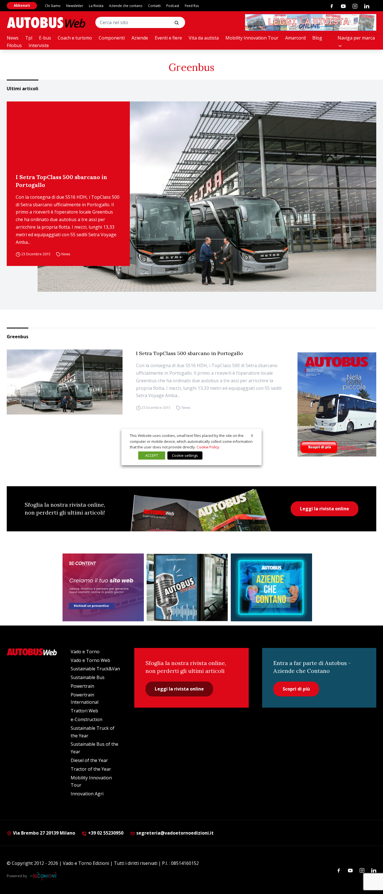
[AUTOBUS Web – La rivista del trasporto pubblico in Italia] (46, 22)
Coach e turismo (75, 38)
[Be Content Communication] (45, 876)
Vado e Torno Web (90, 660)
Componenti (112, 38)
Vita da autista (204, 38)
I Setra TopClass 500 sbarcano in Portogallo (61, 180)
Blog (317, 38)
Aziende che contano (125, 5)
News (13, 38)
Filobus (14, 45)
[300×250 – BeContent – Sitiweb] (103, 587)
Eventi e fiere (168, 38)
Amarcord (295, 38)
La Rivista (96, 5)
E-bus (45, 38)
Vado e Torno (85, 652)
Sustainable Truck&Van (95, 669)
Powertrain (82, 686)
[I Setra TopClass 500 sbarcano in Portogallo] (207, 196)
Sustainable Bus (88, 677)
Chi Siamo (53, 5)
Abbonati (22, 5)
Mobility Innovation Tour (251, 38)
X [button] (252, 435)
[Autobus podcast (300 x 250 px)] (187, 587)
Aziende (139, 38)
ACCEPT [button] (151, 455)
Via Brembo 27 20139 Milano (43, 833)
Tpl (28, 38)
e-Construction (86, 719)
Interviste (39, 45)
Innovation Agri (87, 794)
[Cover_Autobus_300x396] (337, 404)
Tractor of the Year (91, 769)
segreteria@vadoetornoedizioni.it (175, 833)
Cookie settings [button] (185, 455)
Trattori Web (84, 711)
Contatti (154, 5)
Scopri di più (296, 689)
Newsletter (74, 5)
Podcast (172, 5)
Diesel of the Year (89, 760)
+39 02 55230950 (105, 833)
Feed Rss (192, 5)
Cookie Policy (208, 447)
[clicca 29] (310, 22)
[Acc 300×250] (271, 587)
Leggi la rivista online (324, 509)
